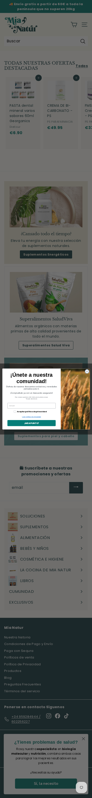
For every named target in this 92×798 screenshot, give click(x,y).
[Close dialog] (87, 371)
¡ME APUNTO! (31, 423)
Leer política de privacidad (31, 417)
